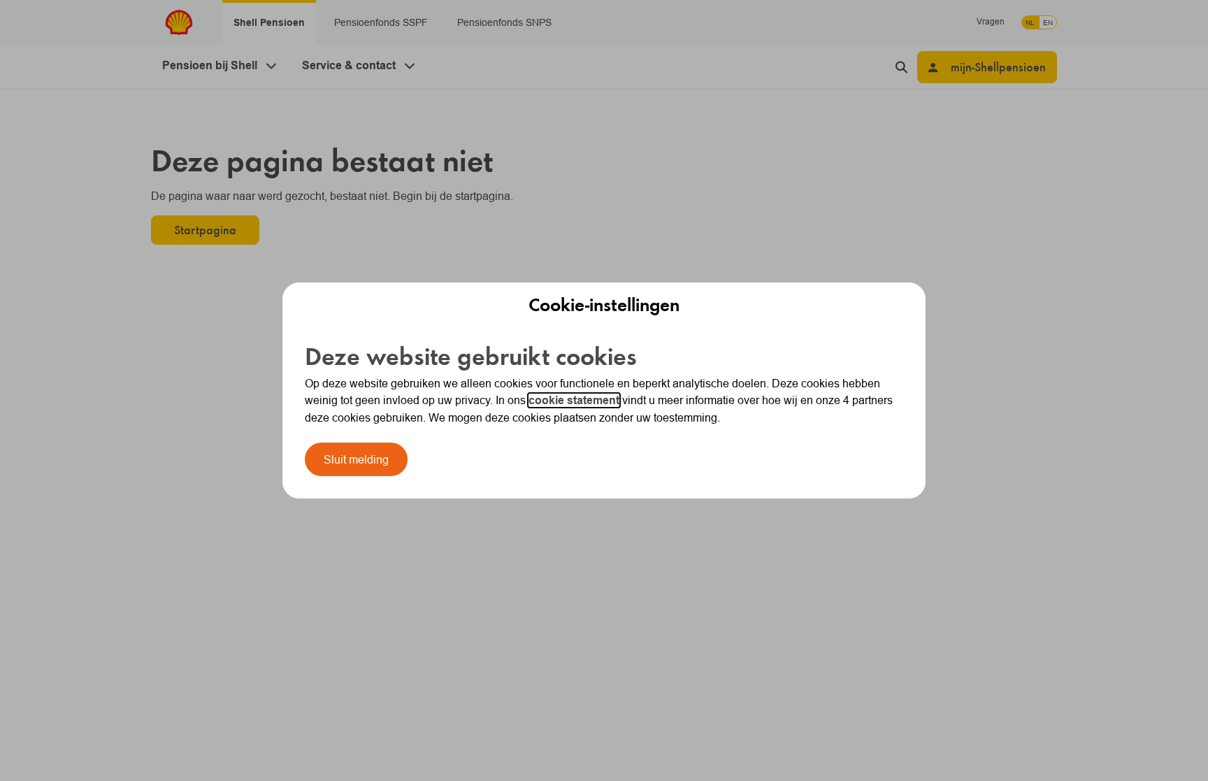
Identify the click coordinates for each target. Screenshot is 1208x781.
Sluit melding (356, 459)
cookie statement (573, 400)
